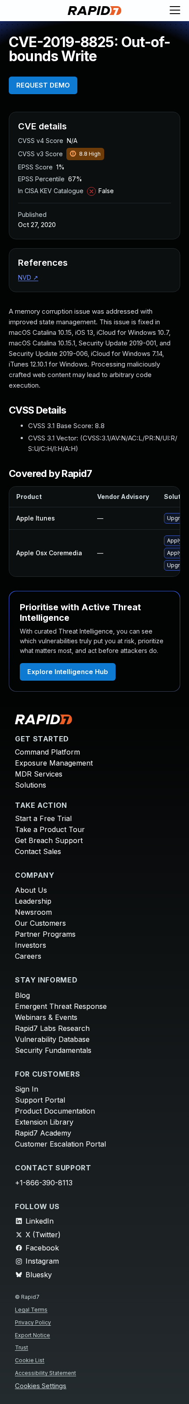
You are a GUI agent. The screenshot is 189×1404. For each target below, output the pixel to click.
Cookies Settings (40, 1386)
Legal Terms (31, 1309)
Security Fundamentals (53, 1050)
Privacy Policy (33, 1322)
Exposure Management (54, 763)
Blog (22, 995)
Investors (30, 945)
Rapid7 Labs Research (52, 1028)
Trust (21, 1347)
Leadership (33, 901)
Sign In (26, 1089)
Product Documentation (55, 1111)
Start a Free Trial (43, 818)
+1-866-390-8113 (44, 1182)
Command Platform (47, 752)
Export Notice (32, 1335)
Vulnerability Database (52, 1039)
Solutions (30, 785)
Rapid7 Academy (43, 1133)
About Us (31, 890)
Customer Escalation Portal (60, 1144)
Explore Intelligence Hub (67, 671)
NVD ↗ (28, 277)
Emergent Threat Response (61, 1006)
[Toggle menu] (175, 10)
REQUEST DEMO (43, 85)
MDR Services (38, 774)
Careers (28, 956)
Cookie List (29, 1360)
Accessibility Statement (45, 1373)
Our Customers (40, 923)
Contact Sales (38, 851)
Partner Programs (45, 934)
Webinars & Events (46, 1017)
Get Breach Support (49, 840)
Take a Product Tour (50, 829)
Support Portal (40, 1100)
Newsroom (33, 912)
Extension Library (44, 1122)
